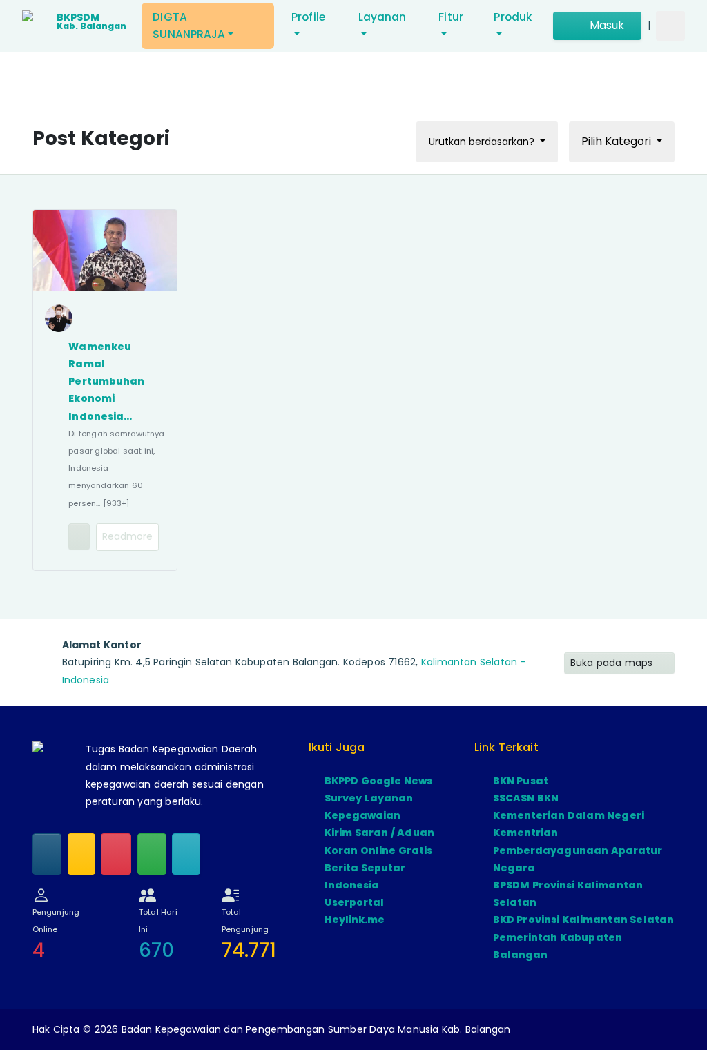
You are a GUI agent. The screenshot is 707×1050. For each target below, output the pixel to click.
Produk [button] (513, 17)
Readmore (127, 536)
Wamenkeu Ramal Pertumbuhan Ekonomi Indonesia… (106, 381)
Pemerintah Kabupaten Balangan (558, 946)
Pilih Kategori (617, 141)
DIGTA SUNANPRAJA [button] (189, 25)
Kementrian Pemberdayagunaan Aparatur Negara (578, 850)
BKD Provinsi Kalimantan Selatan (584, 919)
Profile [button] (308, 17)
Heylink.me (355, 919)
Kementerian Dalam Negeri (568, 815)
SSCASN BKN (526, 798)
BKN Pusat (520, 781)
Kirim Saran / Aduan (379, 832)
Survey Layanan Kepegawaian (369, 806)
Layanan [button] (382, 17)
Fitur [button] (450, 17)
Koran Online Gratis (378, 850)
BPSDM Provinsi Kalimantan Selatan (568, 893)
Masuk (605, 25)
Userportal (355, 902)
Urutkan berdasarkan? (483, 141)
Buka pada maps (613, 663)
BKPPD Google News (378, 781)
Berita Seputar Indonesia (365, 876)
